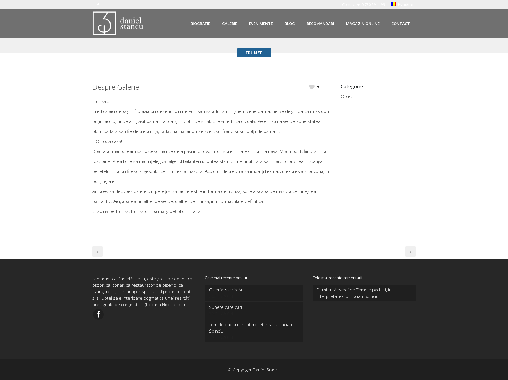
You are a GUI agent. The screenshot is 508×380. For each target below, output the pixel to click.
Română (404, 4)
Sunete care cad (225, 307)
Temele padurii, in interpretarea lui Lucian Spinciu (250, 327)
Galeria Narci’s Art (226, 290)
